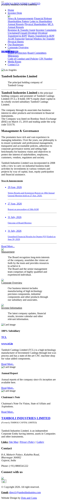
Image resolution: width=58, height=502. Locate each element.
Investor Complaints (46, 30)
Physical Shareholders (35, 24)
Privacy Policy (27, 442)
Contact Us (13, 64)
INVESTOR (7, 51)
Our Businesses (16, 44)
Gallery (40, 442)
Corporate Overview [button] (18, 47)
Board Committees (36, 53)
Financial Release (43, 18)
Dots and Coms (29, 498)
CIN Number (45, 58)
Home (11, 10)
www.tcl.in (7, 343)
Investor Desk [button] (15, 13)
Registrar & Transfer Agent (21, 30)
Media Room (14, 61)
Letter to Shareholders (41, 21)
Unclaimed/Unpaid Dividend (22, 33)
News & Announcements (20, 18)
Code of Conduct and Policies (23, 58)
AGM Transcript (16, 38)
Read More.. (7, 364)
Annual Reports (16, 24)
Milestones (13, 55)
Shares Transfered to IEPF (41, 35)
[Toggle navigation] (2, 1)
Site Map (13, 442)
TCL (4, 337)
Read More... (8, 246)
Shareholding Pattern (18, 21)
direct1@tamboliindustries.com (25, 492)
